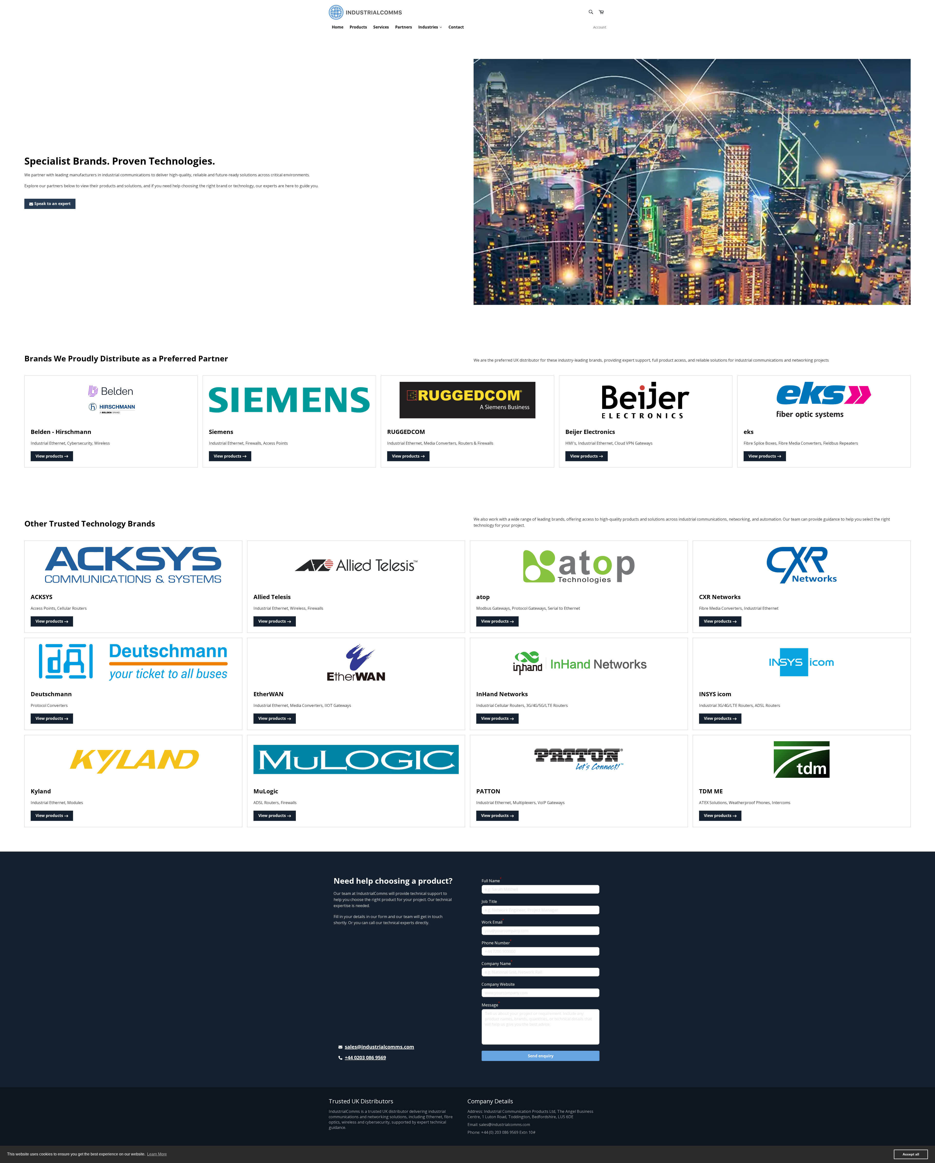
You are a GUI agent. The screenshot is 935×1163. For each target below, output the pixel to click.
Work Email (493, 922)
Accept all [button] (911, 1154)
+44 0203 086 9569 (365, 1057)
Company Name (497, 963)
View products (49, 456)
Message (491, 1005)
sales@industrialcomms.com (379, 1046)
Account (599, 27)
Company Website (498, 984)
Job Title (489, 901)
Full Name (492, 880)
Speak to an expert (52, 203)
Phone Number (497, 943)
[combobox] (590, 12)
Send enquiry (540, 1056)
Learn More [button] (157, 1154)
